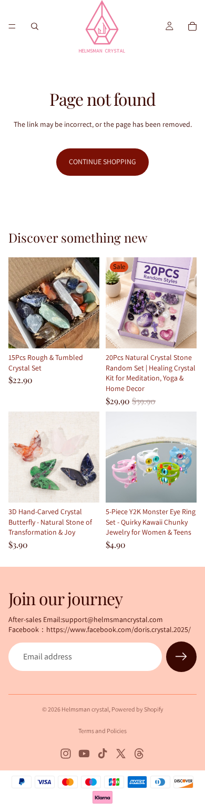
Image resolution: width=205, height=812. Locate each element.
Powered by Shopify (137, 709)
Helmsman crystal (85, 709)
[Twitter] (121, 753)
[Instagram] (65, 753)
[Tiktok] (102, 753)
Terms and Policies (102, 731)
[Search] (34, 26)
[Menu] (12, 26)
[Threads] (139, 753)
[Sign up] (181, 656)
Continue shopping (102, 161)
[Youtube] (84, 753)
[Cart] (192, 26)
